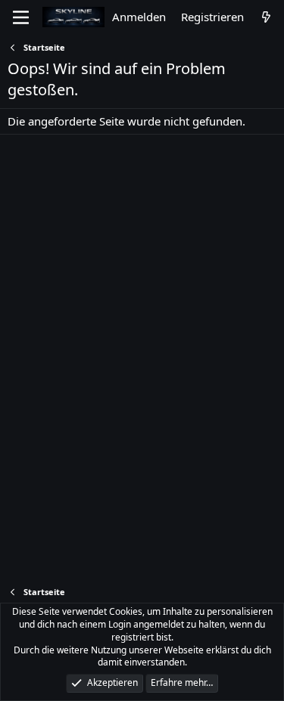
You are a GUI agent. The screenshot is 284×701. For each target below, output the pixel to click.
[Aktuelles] (266, 17)
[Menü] (21, 17)
